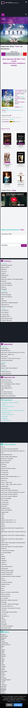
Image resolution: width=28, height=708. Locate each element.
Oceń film (12, 119)
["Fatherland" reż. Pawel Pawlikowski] (21, 139)
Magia (2, 518)
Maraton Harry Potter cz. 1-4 (8, 520)
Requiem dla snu (5, 584)
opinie (24, 43)
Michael (7, 145)
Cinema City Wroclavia (6, 382)
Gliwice (2, 653)
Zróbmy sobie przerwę (7, 360)
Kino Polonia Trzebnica (7, 394)
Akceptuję (18, 705)
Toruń (2, 683)
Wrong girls (4, 289)
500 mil (3, 364)
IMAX (2, 390)
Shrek (2, 588)
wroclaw (12, 2)
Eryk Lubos (9, 110)
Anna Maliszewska (10, 22)
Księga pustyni (4, 275)
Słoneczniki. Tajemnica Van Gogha (9, 604)
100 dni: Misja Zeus (6, 371)
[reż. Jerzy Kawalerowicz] (21, 157)
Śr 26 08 (10, 54)
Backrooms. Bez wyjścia (7, 458)
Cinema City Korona (6, 380)
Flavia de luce (4, 292)
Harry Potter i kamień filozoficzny (9, 490)
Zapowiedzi (8, 344)
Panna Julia (7, 184)
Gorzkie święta (4, 348)
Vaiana (2, 618)
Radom (3, 669)
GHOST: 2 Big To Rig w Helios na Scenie (11, 484)
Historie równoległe (6, 294)
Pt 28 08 (17, 54)
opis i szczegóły (15, 43)
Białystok (3, 634)
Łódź (2, 663)
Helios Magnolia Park (6, 388)
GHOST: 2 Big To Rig (6, 482)
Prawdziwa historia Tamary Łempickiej (11, 576)
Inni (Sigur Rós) (5, 504)
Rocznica (3, 586)
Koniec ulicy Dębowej (6, 296)
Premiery (7, 261)
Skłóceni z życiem (5, 594)
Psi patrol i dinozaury (6, 320)
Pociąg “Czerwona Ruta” (7, 572)
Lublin (2, 661)
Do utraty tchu (4, 310)
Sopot (2, 676)
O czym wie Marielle (6, 283)
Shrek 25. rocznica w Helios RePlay (9, 592)
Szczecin (3, 681)
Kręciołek (3, 273)
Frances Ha (4, 271)
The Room (3, 610)
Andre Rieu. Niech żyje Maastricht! (9, 449)
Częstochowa (4, 643)
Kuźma (2, 514)
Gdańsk (3, 649)
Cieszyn (3, 641)
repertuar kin (7, 43)
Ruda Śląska (4, 671)
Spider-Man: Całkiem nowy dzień (10, 402)
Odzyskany (3, 300)
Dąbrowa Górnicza (5, 644)
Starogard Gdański (6, 679)
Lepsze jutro (21, 184)
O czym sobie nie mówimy (7, 165)
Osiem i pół (4, 564)
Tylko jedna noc (5, 304)
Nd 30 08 (25, 54)
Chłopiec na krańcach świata (8, 468)
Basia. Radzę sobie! (6, 460)
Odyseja (4, 404)
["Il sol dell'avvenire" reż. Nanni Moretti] (21, 177)
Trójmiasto (4, 685)
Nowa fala (3, 281)
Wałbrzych (3, 688)
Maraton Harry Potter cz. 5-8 (8, 522)
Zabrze (3, 691)
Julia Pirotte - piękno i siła (7, 354)
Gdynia (2, 651)
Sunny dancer (4, 356)
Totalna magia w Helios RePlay (9, 612)
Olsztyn (3, 664)
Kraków (3, 659)
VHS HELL (3, 620)
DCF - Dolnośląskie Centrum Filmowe (10, 384)
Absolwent (3, 366)
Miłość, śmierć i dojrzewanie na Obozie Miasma (13, 542)
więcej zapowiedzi (6, 373)
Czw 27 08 (14, 54)
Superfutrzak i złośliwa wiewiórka (9, 302)
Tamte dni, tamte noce (7, 606)
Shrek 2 (3, 590)
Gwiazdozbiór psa (5, 350)
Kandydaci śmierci (5, 316)
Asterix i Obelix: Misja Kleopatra (9, 368)
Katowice (3, 656)
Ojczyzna (21, 145)
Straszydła (4, 418)
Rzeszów (3, 674)
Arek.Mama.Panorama (6, 265)
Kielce (2, 658)
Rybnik (2, 673)
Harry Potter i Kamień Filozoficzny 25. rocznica (13, 352)
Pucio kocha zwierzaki (6, 285)
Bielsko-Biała (4, 636)
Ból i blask (3, 464)
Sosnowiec (3, 678)
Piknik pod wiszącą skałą (7, 570)
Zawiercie (3, 693)
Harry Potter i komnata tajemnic (9, 494)
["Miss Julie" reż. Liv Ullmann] (7, 177)
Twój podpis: (4, 245)
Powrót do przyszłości (6, 574)
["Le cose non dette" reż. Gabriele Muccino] (7, 157)
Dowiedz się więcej (16, 701)
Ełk (1, 648)
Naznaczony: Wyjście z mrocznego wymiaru (12, 279)
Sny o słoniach (4, 598)
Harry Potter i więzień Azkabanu (9, 496)
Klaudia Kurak (16, 110)
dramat (22, 97)
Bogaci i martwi (5, 267)
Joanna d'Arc (4, 506)
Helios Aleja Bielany (6, 386)
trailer (21, 43)
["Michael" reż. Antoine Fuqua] (7, 139)
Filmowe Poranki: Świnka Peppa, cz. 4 (10, 476)
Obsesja (3, 556)
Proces (2, 578)
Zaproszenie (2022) (6, 628)
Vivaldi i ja (3, 287)
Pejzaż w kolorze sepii (6, 318)
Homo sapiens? (5, 312)
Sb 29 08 (21, 54)
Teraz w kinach (10, 444)
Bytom (2, 639)
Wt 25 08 (7, 54)
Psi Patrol (4, 408)
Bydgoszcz (4, 638)
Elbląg (2, 646)
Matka (2, 524)
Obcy (2, 554)
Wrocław (3, 690)
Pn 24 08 (3, 54)
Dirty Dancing (4, 470)
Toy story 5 (4, 614)
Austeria (21, 164)
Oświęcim (3, 666)
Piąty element (4, 568)
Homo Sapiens (4, 500)
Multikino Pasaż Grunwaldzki (8, 396)
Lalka (2, 298)
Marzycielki (3, 277)
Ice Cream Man (5, 314)
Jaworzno (3, 654)
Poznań (3, 668)
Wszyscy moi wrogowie (7, 306)
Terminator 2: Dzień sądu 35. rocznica (10, 358)
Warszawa (3, 686)
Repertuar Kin (9, 377)
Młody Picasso (4, 544)
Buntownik (3, 269)
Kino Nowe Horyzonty (6, 392)
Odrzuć (9, 705)
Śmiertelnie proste (5, 596)
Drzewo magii (4, 474)
